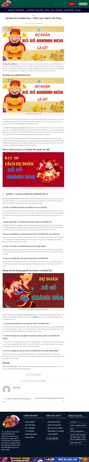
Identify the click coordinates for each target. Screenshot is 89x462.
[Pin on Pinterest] (36, 374)
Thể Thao (47, 10)
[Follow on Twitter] (53, 438)
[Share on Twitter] (30, 374)
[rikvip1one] (10, 4)
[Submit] (55, 3)
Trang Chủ (11, 10)
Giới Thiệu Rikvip (19, 10)
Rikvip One (39, 23)
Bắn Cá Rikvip (39, 10)
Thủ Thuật (78, 10)
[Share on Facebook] (27, 374)
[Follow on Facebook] (47, 438)
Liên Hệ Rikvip (59, 10)
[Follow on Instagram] (50, 438)
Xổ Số (52, 10)
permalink (43, 381)
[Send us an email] (56, 438)
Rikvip (35, 317)
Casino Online (31, 10)
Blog (33, 15)
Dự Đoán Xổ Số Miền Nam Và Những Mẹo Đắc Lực (32, 194)
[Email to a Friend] (33, 374)
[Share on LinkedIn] (39, 374)
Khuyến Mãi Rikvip (69, 10)
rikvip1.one (80, 422)
